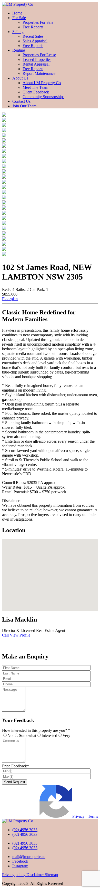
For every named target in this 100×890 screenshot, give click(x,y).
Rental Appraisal (36, 64)
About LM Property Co (42, 83)
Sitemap (51, 874)
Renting (18, 50)
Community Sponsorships (43, 96)
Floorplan (10, 299)
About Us (20, 78)
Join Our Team (24, 106)
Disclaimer (35, 874)
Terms (93, 816)
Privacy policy (14, 874)
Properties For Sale (38, 22)
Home (17, 13)
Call (5, 635)
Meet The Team (35, 87)
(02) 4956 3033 (24, 830)
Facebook (20, 861)
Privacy (78, 816)
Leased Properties (37, 59)
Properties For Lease (39, 55)
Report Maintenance (39, 73)
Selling (18, 31)
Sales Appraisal (35, 41)
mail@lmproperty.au (28, 856)
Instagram (20, 866)
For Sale (19, 17)
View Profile (20, 635)
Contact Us (21, 101)
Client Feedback (36, 92)
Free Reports (33, 27)
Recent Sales (33, 36)
